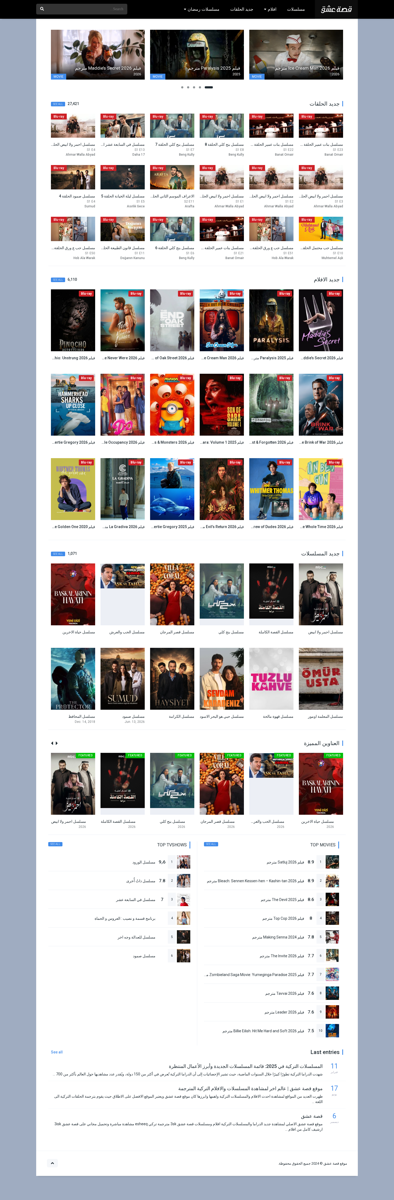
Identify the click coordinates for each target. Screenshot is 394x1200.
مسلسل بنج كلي (231, 632)
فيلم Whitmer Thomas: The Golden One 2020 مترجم (51, 527)
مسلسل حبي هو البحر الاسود (222, 716)
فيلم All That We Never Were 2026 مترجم (111, 358)
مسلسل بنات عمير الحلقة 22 (271, 144)
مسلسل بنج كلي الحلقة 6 (174, 248)
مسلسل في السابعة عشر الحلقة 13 (117, 144)
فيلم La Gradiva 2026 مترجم (121, 527)
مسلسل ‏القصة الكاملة (276, 632)
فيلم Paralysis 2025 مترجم (271, 358)
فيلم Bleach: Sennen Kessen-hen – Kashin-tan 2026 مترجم (255, 881)
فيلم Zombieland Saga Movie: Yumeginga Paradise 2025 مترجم (251, 975)
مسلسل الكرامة (181, 716)
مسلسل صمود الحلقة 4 (77, 196)
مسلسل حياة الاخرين (78, 632)
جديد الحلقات (241, 9)
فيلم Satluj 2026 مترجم (285, 862)
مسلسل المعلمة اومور (325, 716)
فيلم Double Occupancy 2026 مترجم (114, 442)
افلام (272, 9)
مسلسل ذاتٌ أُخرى (140, 881)
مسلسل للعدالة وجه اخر (136, 937)
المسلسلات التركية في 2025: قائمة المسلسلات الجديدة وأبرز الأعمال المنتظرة (246, 1066)
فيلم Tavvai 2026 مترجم (284, 993)
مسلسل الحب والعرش (127, 632)
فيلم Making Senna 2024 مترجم (278, 937)
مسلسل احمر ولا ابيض (325, 632)
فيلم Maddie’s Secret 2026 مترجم (315, 358)
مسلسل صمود (133, 716)
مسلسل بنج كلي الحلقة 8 (224, 144)
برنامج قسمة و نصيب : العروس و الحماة (125, 918)
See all (58, 104)
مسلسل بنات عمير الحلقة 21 (221, 248)
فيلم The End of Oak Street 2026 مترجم (161, 358)
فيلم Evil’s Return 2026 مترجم (219, 527)
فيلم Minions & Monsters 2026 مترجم (162, 442)
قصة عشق (312, 1116)
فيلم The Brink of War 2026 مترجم (315, 442)
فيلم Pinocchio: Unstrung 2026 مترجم (63, 358)
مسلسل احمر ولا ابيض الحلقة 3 (319, 196)
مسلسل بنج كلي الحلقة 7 (174, 144)
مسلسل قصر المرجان (177, 632)
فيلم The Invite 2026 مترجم (282, 956)
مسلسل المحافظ (81, 716)
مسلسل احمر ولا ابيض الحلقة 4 (71, 144)
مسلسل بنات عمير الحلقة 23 (321, 144)
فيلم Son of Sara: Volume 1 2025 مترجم (210, 442)
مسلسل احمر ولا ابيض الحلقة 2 (269, 196)
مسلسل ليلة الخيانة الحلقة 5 (123, 196)
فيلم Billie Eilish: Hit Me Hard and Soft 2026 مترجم (263, 1031)
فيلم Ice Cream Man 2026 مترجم (217, 358)
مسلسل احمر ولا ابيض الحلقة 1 (219, 196)
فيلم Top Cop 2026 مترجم (283, 918)
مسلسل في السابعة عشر (135, 900)
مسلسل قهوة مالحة (278, 716)
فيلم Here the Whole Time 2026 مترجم (311, 527)
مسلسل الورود (143, 862)
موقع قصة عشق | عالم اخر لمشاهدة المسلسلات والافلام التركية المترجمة (250, 1088)
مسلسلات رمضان (204, 9)
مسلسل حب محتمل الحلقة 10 (319, 248)
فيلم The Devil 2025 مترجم (282, 900)
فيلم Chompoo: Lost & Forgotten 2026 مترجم (255, 442)
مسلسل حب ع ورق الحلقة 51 (270, 248)
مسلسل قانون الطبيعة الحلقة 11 (120, 248)
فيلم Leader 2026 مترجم (284, 1012)
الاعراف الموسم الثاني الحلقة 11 (169, 196)
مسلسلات (296, 9)
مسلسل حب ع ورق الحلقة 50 (72, 248)
